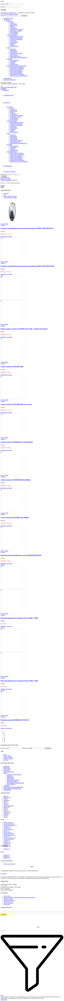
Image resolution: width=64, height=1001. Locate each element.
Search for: (3, 15)
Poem (5, 810)
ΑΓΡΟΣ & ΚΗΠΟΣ (12, 35)
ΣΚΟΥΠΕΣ (13, 43)
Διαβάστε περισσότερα (6, 626)
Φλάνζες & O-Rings (9, 864)
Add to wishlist (4, 224)
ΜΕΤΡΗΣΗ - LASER (15, 116)
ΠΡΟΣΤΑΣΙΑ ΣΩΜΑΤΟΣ (16, 71)
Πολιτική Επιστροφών (9, 900)
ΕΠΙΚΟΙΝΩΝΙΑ (8, 166)
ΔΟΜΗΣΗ (9, 59)
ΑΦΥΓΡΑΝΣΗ (13, 54)
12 (4, 740)
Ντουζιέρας (6, 828)
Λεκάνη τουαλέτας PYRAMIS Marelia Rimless (16, 480)
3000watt (6, 856)
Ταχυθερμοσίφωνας (9, 835)
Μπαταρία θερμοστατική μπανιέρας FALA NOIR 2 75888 (19, 618)
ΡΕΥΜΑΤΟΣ (13, 24)
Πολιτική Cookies (8, 898)
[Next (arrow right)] (2, 931)
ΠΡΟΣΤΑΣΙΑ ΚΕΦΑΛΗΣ (16, 67)
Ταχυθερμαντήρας (8, 833)
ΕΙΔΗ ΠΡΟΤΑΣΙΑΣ (12, 151)
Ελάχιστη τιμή (4, 748)
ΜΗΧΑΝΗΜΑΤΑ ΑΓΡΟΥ (17, 36)
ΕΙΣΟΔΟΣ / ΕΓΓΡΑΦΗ (9, 79)
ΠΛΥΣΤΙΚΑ (13, 40)
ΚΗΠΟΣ (12, 45)
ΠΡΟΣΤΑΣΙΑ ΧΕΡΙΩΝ (16, 70)
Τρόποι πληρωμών (8, 903)
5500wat (6, 855)
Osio (5, 808)
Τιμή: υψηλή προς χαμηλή (10, 197)
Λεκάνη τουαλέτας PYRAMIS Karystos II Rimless (17, 442)
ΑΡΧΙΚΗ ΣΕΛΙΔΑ (8, 18)
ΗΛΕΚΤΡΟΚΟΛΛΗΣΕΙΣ (16, 29)
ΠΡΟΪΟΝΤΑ (7, 19)
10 (4, 738)
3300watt (6, 857)
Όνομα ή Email (5, 4)
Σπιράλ (5, 831)
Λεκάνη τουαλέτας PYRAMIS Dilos (12, 366)
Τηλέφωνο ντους (8, 839)
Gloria (5, 803)
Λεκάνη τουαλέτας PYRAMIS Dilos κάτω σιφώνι (16, 404)
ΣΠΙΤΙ (8, 47)
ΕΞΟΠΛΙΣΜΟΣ (14, 32)
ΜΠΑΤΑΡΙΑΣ (13, 25)
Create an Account (13, 14)
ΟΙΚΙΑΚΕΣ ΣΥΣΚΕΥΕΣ (16, 53)
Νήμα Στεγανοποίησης (9, 825)
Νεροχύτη (6, 845)
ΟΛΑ (5, 754)
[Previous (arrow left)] (1, 931)
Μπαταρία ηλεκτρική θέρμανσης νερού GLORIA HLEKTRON (21, 555)
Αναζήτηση (24, 15)
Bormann (6, 797)
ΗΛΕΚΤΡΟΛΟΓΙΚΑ (15, 56)
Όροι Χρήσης (7, 896)
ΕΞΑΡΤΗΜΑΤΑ (14, 33)
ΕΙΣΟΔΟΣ (3, 9)
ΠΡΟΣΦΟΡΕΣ (7, 790)
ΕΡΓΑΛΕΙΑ (10, 21)
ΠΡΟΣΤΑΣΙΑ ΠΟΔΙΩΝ (16, 73)
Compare (3, 225)
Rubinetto (6, 812)
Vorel (5, 815)
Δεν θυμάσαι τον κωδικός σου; (8, 12)
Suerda (5, 814)
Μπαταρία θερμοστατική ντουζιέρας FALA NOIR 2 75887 (19, 681)
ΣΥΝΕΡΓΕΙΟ (13, 28)
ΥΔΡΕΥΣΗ (13, 49)
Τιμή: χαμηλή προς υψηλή (10, 196)
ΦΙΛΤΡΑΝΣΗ (13, 52)
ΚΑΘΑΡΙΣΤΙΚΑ (14, 64)
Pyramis (6, 811)
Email (3, 910)
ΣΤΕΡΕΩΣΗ (13, 61)
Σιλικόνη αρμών (8, 829)
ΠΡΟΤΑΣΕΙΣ (7, 769)
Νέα (5, 194)
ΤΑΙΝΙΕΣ (12, 63)
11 (4, 739)
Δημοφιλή (6, 193)
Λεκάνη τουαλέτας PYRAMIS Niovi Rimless (15, 517)
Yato (5, 817)
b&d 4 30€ (6, 766)
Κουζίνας (6, 842)
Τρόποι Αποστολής (8, 901)
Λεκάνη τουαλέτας (8, 824)
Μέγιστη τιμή (26, 748)
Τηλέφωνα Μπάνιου (9, 838)
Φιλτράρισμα (48, 748)
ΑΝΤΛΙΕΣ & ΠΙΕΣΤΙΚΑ (16, 39)
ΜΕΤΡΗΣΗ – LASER (15, 31)
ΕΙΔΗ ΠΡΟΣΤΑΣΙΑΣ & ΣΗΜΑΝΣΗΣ (16, 66)
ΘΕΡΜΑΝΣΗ (13, 50)
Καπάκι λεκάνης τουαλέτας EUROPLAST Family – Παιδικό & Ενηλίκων (24, 329)
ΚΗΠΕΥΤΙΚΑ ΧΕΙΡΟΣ (16, 38)
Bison (5, 796)
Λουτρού (6, 843)
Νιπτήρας (6, 826)
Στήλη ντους (7, 832)
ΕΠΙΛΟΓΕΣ (7, 767)
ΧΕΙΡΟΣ (12, 26)
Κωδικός (3, 7)
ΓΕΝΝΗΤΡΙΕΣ (14, 42)
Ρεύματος (6, 849)
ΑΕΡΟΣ (12, 22)
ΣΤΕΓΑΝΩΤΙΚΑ (14, 60)
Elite (5, 798)
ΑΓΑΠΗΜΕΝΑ (8, 78)
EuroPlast (6, 800)
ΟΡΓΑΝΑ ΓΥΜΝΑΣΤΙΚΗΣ (14, 774)
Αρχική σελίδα (4, 180)
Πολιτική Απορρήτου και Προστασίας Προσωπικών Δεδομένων (20, 897)
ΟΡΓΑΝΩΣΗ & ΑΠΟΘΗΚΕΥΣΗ (18, 57)
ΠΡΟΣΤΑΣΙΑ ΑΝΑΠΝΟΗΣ (17, 68)
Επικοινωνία (7, 904)
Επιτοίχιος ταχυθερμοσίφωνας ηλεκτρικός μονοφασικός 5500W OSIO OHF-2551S (27, 228)
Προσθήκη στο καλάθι (6, 236)
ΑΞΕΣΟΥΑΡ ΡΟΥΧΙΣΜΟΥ (17, 74)
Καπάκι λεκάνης (8, 822)
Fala (5, 801)
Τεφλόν (5, 836)
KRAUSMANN (8, 805)
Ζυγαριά (6, 840)
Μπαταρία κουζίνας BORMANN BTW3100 (15, 720)
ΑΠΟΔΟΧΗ (4, 999)
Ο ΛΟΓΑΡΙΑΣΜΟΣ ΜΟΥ (10, 87)
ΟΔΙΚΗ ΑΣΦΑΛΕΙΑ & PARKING (19, 75)
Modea (5, 807)
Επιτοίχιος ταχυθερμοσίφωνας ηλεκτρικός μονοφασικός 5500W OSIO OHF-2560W (27, 266)
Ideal (5, 804)
